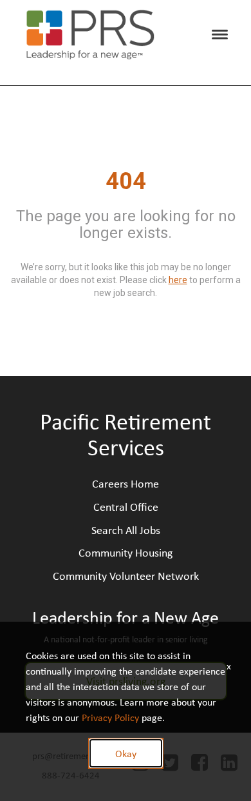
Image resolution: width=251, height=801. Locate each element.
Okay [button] (125, 753)
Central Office (125, 506)
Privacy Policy (110, 717)
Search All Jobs (125, 529)
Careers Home (125, 483)
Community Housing (125, 552)
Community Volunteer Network (126, 575)
